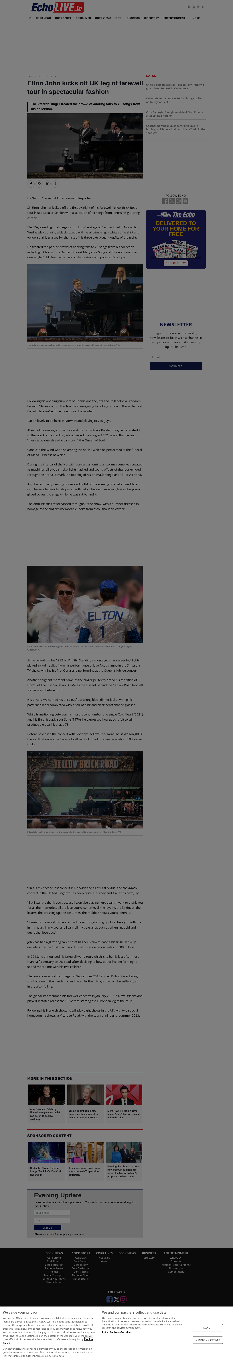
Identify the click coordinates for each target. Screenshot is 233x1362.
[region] (116, 1334)
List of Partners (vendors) (117, 1332)
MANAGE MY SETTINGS (208, 1340)
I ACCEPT (208, 1327)
